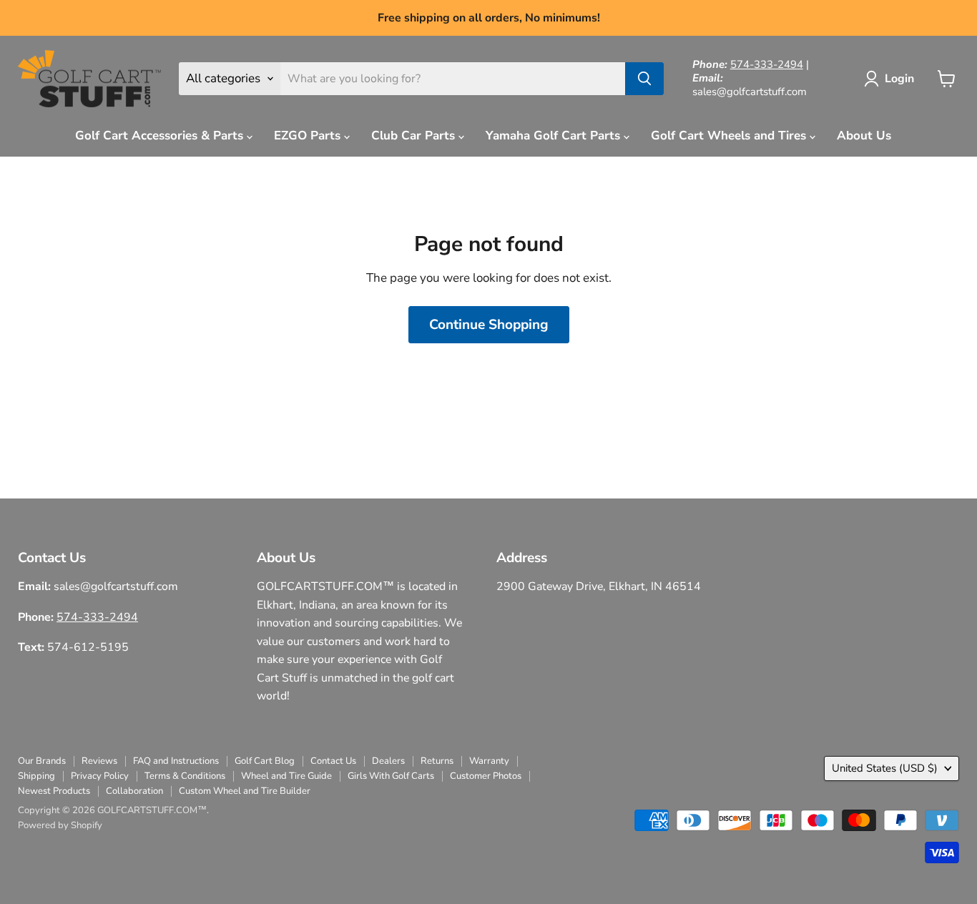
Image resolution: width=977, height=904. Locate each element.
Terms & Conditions (184, 776)
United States (885, 768)
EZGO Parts (309, 135)
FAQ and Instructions (176, 761)
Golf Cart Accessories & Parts (161, 135)
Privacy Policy (100, 776)
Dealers (388, 761)
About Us (864, 135)
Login (899, 79)
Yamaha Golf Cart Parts (555, 135)
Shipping (36, 776)
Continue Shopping (489, 324)
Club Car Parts (414, 135)
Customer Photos (485, 776)
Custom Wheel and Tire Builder (244, 791)
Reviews (99, 761)
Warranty (489, 761)
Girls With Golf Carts (391, 776)
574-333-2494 (766, 64)
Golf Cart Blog (265, 761)
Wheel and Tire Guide (286, 776)
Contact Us (333, 761)
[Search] (644, 78)
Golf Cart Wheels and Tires (730, 135)
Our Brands (42, 761)
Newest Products (54, 791)
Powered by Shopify (60, 825)
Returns (437, 761)
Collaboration (134, 791)
